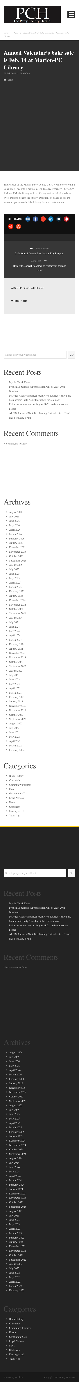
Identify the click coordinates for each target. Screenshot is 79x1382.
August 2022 (15, 723)
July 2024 (14, 622)
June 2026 (14, 520)
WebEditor (24, 73)
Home (6, 32)
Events (12, 789)
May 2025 (14, 578)
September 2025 (17, 560)
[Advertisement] (39, 122)
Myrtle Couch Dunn (19, 382)
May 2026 (14, 525)
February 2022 (16, 750)
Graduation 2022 (18, 793)
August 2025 (15, 564)
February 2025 (16, 591)
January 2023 (16, 701)
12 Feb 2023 (10, 73)
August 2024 (15, 617)
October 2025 (16, 556)
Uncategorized (16, 811)
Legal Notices (16, 798)
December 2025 (17, 547)
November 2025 (17, 551)
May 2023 (14, 684)
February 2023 (16, 697)
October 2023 (16, 662)
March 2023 (15, 692)
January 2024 (16, 648)
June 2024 (14, 626)
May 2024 (14, 631)
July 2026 (14, 516)
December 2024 (17, 600)
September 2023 (17, 666)
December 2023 (17, 653)
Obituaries (14, 806)
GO (71, 354)
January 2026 (16, 542)
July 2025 (14, 569)
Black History (16, 776)
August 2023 (15, 670)
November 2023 (17, 657)
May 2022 (14, 736)
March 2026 (15, 534)
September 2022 (17, 719)
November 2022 (17, 710)
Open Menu (71, 14)
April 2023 (15, 688)
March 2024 (15, 639)
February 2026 (16, 538)
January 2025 (16, 595)
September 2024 (17, 613)
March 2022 (15, 745)
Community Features (20, 784)
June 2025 (14, 573)
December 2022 (17, 706)
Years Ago (14, 815)
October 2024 (16, 609)
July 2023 (14, 675)
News (16, 32)
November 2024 (17, 604)
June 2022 (14, 732)
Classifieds (14, 780)
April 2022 (15, 741)
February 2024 (16, 644)
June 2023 (14, 679)
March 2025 (15, 587)
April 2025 (15, 582)
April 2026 (15, 529)
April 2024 (15, 635)
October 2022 (16, 714)
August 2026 (15, 512)
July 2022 (14, 728)
